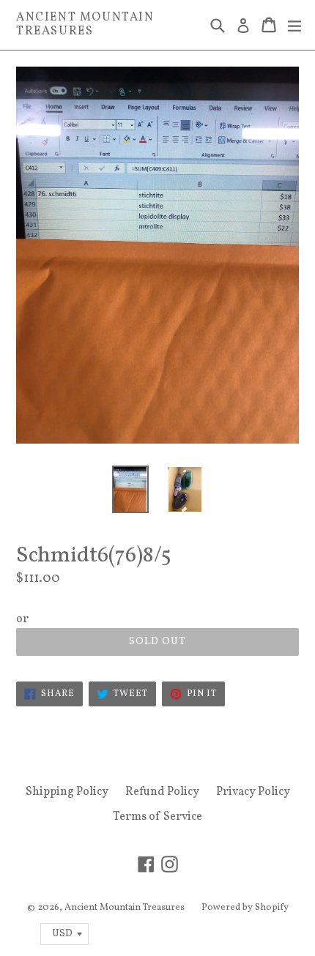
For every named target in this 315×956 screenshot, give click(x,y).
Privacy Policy (253, 792)
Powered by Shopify (245, 907)
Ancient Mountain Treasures (85, 25)
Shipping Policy (67, 792)
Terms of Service (157, 817)
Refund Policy (162, 792)
